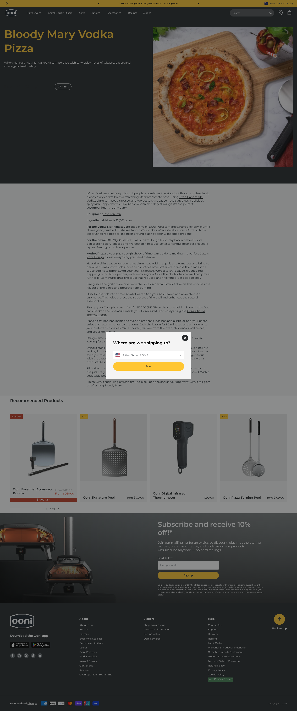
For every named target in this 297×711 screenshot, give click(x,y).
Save (148, 366)
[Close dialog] (185, 338)
